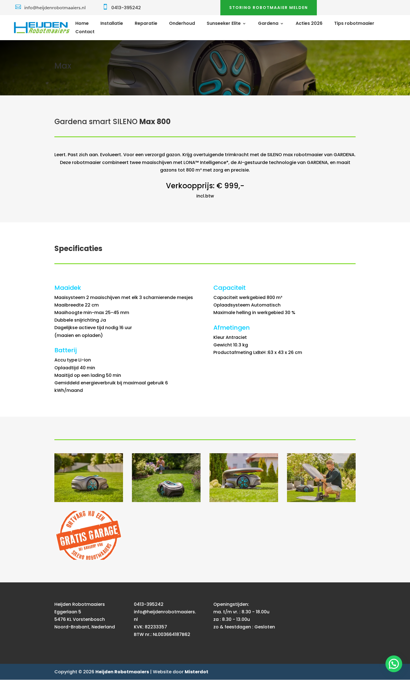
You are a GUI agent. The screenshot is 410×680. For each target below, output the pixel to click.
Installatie (111, 23)
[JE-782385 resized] (243, 500)
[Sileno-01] (88, 558)
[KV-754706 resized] (88, 500)
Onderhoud (182, 23)
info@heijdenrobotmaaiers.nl (55, 8)
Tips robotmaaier (354, 23)
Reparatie (146, 23)
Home (82, 23)
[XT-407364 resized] (166, 500)
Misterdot (196, 672)
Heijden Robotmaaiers (122, 672)
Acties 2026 (309, 23)
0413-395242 (126, 7)
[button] (393, 663)
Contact (85, 32)
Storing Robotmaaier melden (268, 7)
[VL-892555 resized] (321, 500)
